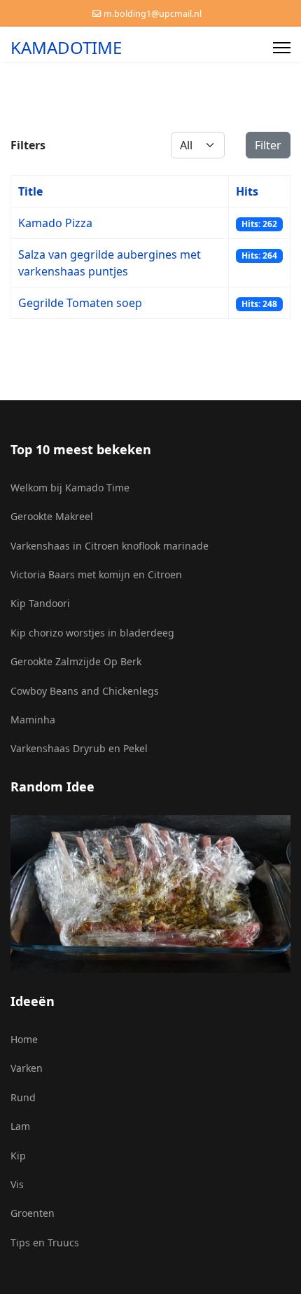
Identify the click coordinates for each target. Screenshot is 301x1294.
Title (30, 191)
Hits (247, 191)
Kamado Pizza (55, 223)
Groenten (32, 1213)
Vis (17, 1184)
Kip (18, 1155)
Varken (26, 1068)
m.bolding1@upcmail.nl (153, 14)
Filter (268, 145)
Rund (23, 1097)
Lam (20, 1126)
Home (24, 1039)
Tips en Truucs (44, 1242)
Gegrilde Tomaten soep (80, 303)
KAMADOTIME (66, 47)
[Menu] (281, 48)
